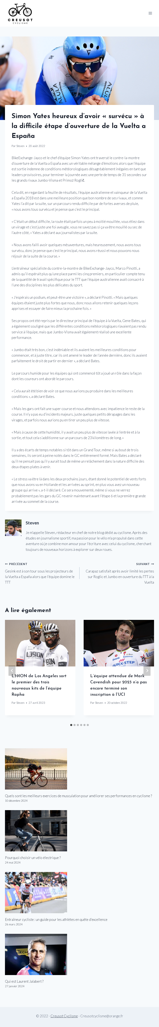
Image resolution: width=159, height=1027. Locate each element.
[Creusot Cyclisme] (20, 13)
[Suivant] (147, 670)
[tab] (71, 725)
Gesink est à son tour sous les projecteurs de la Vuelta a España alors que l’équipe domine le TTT (40, 573)
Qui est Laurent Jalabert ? (24, 981)
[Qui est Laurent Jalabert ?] (79, 954)
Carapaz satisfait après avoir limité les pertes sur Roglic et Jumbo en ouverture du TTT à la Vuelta (120, 573)
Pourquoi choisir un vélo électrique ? (33, 857)
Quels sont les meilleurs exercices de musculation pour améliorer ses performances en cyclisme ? (78, 796)
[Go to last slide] (12, 670)
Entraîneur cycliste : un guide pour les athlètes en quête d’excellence (56, 919)
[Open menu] (150, 13)
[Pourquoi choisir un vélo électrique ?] (79, 830)
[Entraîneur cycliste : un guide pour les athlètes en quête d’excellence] (79, 892)
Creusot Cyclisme (64, 1016)
